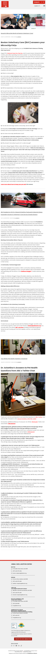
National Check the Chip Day (15, 53)
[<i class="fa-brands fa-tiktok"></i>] (21, 645)
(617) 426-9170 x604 (17, 571)
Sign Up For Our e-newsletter (23, 639)
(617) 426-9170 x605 (17, 581)
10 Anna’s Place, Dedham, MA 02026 (20, 613)
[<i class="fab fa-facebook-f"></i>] (13, 645)
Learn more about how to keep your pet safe (13, 184)
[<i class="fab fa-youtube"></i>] (16, 645)
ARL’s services (19, 327)
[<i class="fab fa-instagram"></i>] (11, 645)
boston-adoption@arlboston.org (19, 573)
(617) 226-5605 (16, 603)
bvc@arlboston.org (17, 605)
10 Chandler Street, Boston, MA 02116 (20, 568)
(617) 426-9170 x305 (17, 592)
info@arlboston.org (17, 617)
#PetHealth (35, 422)
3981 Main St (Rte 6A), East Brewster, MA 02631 (22, 590)
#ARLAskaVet (31, 432)
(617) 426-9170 (16, 615)
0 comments (18, 36)
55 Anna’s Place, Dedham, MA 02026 (20, 579)
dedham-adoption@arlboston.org (20, 583)
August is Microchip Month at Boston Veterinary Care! (17, 33)
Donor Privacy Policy (18, 651)
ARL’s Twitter (39, 417)
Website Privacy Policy (27, 651)
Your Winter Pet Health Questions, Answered (14, 359)
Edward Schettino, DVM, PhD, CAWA (26, 419)
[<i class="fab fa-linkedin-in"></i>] (18, 645)
